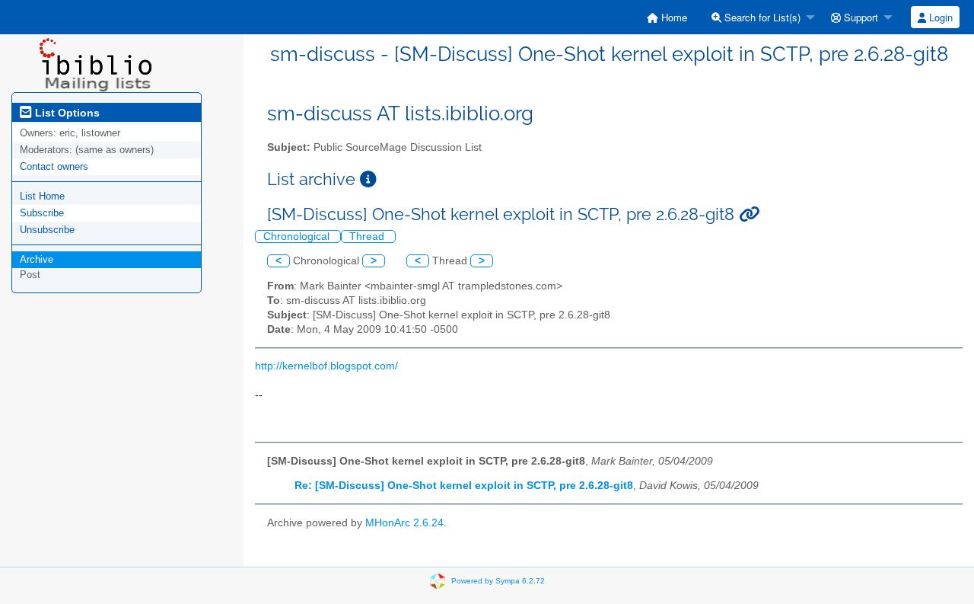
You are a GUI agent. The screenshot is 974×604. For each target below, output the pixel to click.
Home (672, 17)
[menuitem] (667, 17)
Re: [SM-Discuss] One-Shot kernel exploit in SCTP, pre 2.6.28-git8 (463, 485)
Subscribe (42, 213)
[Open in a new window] (368, 179)
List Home (42, 196)
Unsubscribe (47, 229)
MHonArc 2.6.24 (404, 523)
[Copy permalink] (749, 214)
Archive (36, 259)
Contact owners (54, 166)
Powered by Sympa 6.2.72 (498, 580)
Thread (368, 236)
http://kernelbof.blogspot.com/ (326, 366)
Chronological (298, 236)
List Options (66, 113)
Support (859, 17)
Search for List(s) (761, 17)
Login (939, 17)
